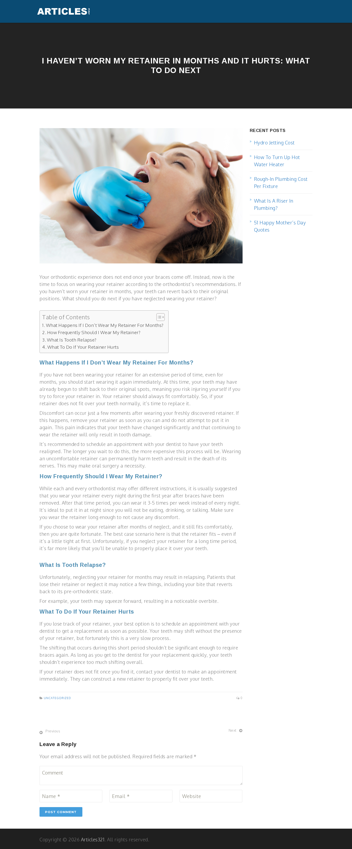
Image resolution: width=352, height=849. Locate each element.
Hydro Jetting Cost (274, 142)
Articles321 (93, 839)
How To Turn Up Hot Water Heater (277, 160)
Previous (52, 731)
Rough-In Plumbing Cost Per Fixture (281, 182)
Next (233, 730)
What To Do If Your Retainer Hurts (83, 347)
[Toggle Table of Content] (158, 317)
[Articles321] (63, 11)
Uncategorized (57, 698)
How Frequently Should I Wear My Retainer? (93, 332)
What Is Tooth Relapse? (72, 339)
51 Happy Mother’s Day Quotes (280, 226)
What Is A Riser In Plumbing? (273, 204)
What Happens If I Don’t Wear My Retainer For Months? (105, 325)
